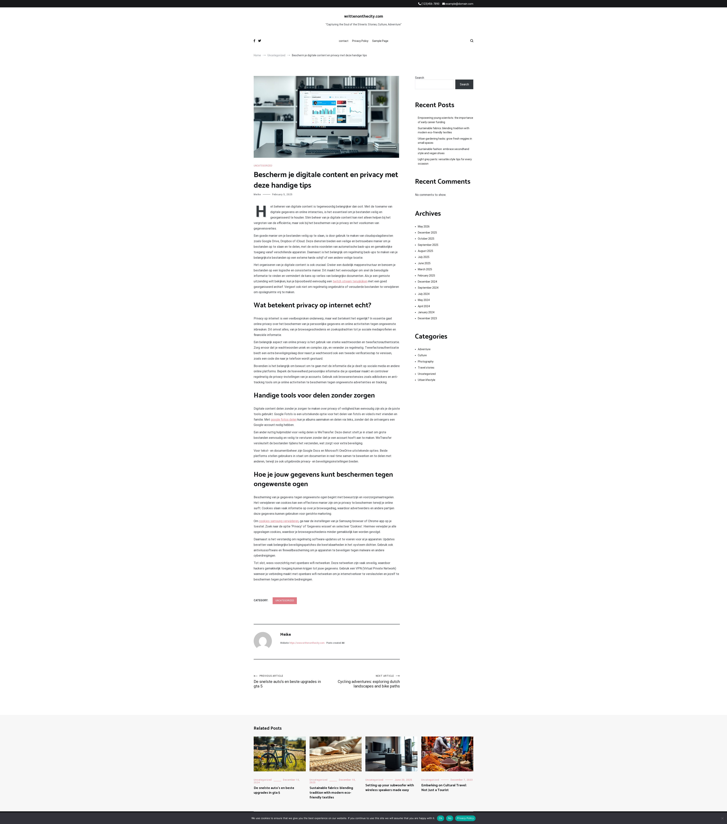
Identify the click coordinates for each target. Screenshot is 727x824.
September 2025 (428, 244)
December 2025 (427, 232)
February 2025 (426, 275)
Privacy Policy (360, 40)
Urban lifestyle (426, 379)
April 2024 (424, 306)
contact (343, 40)
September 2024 (428, 287)
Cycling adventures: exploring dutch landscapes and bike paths (369, 681)
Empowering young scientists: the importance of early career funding (445, 119)
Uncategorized (263, 165)
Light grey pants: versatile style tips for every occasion (445, 161)
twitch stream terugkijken (350, 281)
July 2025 (423, 257)
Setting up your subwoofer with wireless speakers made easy (389, 788)
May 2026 (424, 226)
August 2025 (425, 250)
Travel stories (426, 367)
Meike (257, 194)
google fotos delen (284, 419)
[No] (722, 818)
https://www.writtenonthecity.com (306, 643)
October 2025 (426, 238)
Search (419, 78)
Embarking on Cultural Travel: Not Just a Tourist (444, 788)
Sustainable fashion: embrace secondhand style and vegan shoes (443, 151)
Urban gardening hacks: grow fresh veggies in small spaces (445, 140)
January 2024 (426, 312)
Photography (426, 361)
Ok (440, 818)
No (450, 818)
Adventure (424, 349)
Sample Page (380, 40)
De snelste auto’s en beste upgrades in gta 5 (287, 681)
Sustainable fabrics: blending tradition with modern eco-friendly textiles (443, 130)
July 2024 (423, 293)
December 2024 (427, 281)
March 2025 (425, 269)
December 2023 (427, 318)
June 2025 (424, 263)
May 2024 (424, 299)
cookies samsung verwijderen (279, 521)
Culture (422, 355)
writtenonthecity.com (363, 16)
